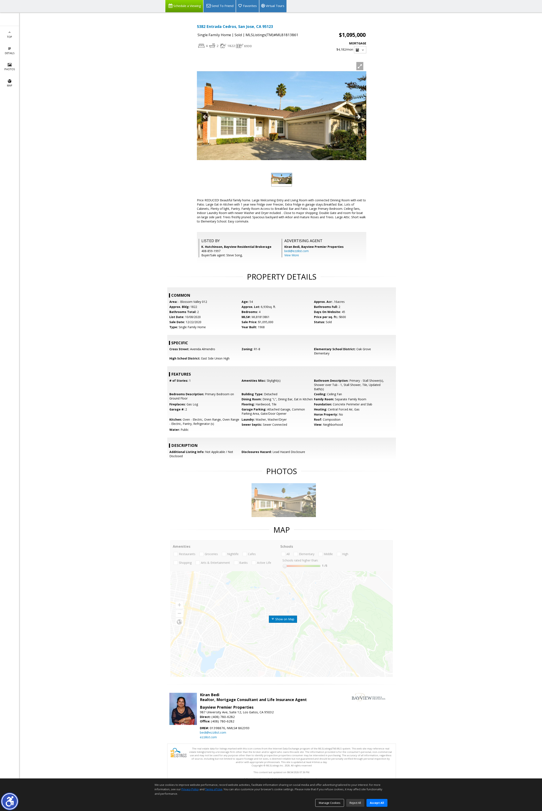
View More (291, 255)
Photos (9, 69)
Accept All (377, 803)
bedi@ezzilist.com (296, 251)
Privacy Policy (190, 789)
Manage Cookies (329, 803)
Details (9, 53)
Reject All (355, 803)
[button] (9, 801)
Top (9, 37)
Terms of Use (213, 789)
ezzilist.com (208, 737)
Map (9, 85)
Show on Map (284, 619)
